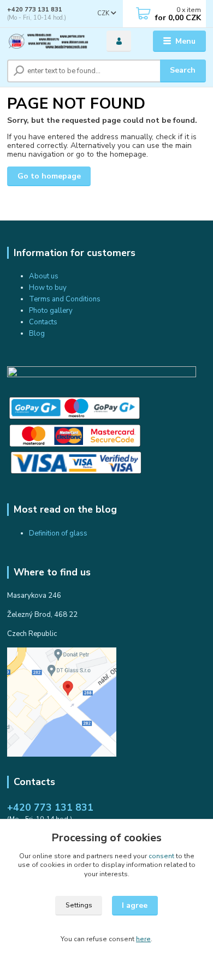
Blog (37, 333)
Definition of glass (58, 533)
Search (183, 70)
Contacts (43, 322)
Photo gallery (51, 311)
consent (161, 856)
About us (43, 276)
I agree (134, 905)
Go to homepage (49, 176)
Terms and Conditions (64, 299)
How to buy (48, 288)
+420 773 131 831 (34, 9)
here (143, 939)
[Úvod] (48, 41)
